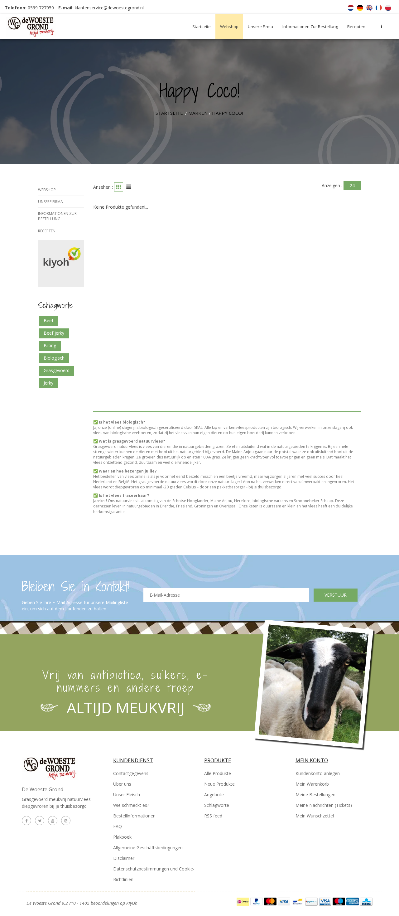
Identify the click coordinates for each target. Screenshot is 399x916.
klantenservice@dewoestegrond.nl (109, 8)
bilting (50, 345)
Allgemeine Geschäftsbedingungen (148, 848)
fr (379, 8)
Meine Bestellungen (315, 794)
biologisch (54, 358)
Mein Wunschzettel (315, 816)
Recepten (356, 26)
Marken (198, 113)
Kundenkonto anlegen (318, 773)
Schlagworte (216, 805)
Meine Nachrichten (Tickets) (324, 805)
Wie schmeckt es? (131, 805)
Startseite (201, 26)
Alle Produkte (217, 773)
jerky (48, 383)
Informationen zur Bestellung (310, 26)
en (369, 8)
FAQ (117, 826)
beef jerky (54, 333)
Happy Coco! (227, 113)
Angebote (214, 794)
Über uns (122, 784)
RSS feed (213, 816)
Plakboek (122, 837)
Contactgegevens (130, 773)
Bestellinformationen (134, 816)
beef (48, 320)
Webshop (229, 26)
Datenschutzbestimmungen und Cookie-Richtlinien (154, 874)
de (360, 8)
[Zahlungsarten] (243, 901)
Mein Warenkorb (312, 784)
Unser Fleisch (126, 794)
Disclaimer (123, 858)
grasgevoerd (57, 370)
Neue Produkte (219, 784)
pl (388, 8)
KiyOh (131, 903)
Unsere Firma (260, 26)
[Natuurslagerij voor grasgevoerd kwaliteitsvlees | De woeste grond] (44, 26)
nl (351, 8)
